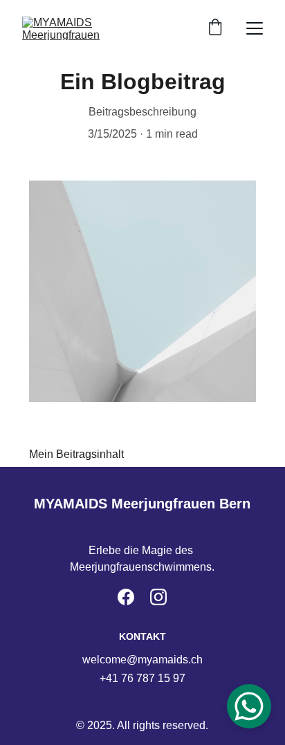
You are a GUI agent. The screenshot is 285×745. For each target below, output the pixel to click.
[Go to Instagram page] (158, 597)
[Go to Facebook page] (126, 597)
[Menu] (254, 28)
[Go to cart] (215, 28)
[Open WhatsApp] (249, 706)
